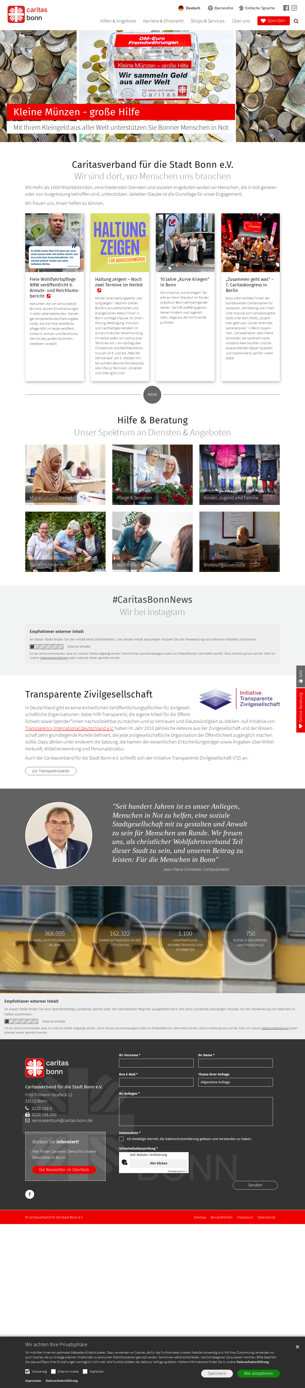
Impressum (33, 1380)
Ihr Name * (206, 1055)
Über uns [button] (241, 21)
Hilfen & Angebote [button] (118, 21)
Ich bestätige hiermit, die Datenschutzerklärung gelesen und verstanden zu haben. (189, 1139)
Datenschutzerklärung (253, 1362)
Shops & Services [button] (208, 21)
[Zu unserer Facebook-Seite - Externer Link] (286, 7)
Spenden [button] (276, 20)
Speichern (217, 1373)
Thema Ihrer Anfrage (213, 1074)
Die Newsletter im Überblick (64, 1169)
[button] (294, 22)
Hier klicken (158, 1163)
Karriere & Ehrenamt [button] (163, 21)
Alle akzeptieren (258, 1373)
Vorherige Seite (12, 86)
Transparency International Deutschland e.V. (69, 728)
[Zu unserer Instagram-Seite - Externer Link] (294, 8)
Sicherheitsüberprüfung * (138, 1149)
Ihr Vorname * (129, 1055)
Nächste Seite (293, 86)
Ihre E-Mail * (128, 1074)
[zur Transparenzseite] (239, 699)
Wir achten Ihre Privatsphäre (56, 1344)
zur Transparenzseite (50, 771)
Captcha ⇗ (177, 1171)
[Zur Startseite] (27, 14)
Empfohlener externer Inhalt (57, 631)
